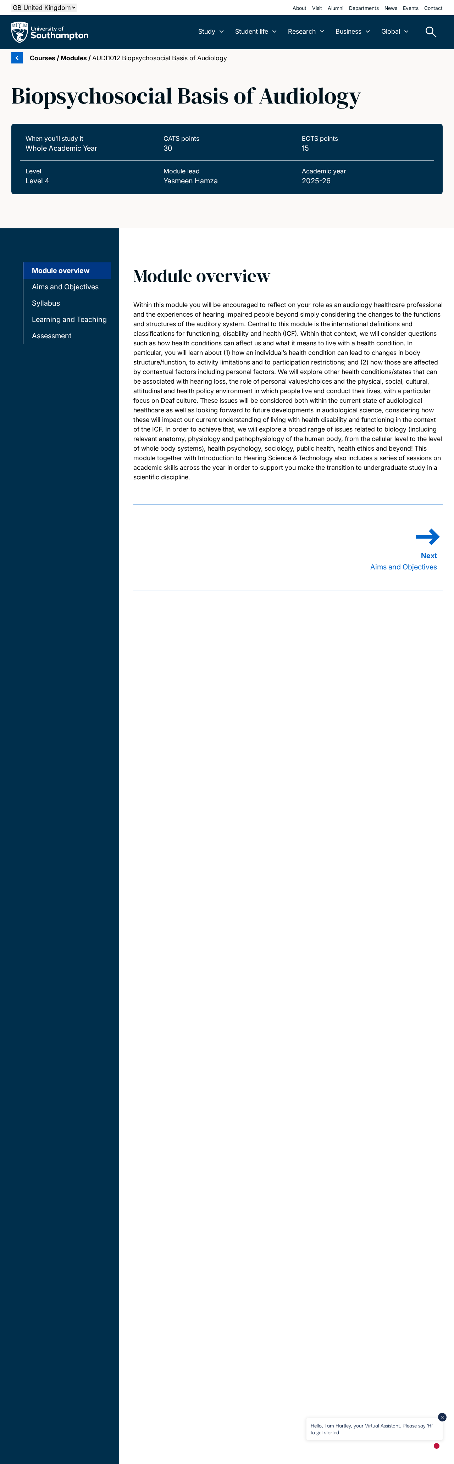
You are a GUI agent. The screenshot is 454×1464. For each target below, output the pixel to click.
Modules (74, 58)
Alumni (335, 8)
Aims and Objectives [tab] (65, 287)
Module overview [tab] (61, 270)
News (390, 8)
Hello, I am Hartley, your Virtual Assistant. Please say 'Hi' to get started (372, 1429)
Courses (42, 58)
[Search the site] (428, 32)
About (299, 8)
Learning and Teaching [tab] (69, 319)
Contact (433, 8)
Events (411, 8)
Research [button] (302, 31)
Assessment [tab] (51, 336)
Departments (364, 8)
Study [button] (206, 31)
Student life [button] (251, 31)
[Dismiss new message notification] (442, 1417)
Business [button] (348, 31)
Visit (317, 8)
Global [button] (390, 31)
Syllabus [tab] (46, 303)
